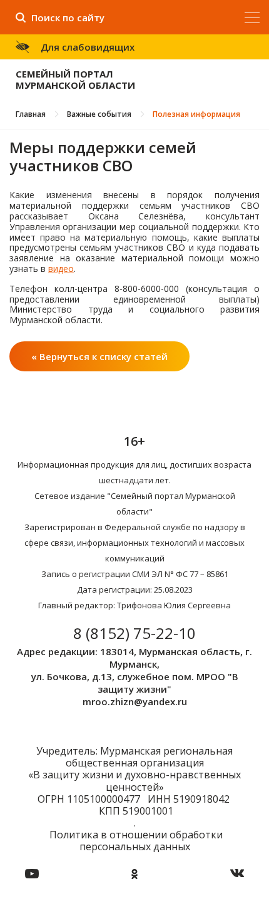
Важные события (99, 114)
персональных (115, 846)
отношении (138, 834)
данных (171, 846)
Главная (31, 114)
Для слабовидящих (87, 47)
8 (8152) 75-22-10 (134, 633)
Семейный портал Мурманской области (75, 79)
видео (61, 268)
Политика (73, 834)
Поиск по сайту (67, 17)
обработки (196, 834)
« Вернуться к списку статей (99, 356)
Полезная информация (196, 114)
